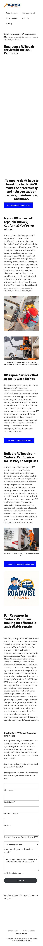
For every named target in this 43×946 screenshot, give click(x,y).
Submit (20, 880)
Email (6, 825)
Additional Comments (14, 873)
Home (6, 34)
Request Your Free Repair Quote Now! (20, 564)
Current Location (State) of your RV (20, 837)
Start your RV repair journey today (19, 440)
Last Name (9, 802)
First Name (9, 790)
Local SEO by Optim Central (21, 940)
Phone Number (11, 814)
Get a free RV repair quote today (18, 205)
